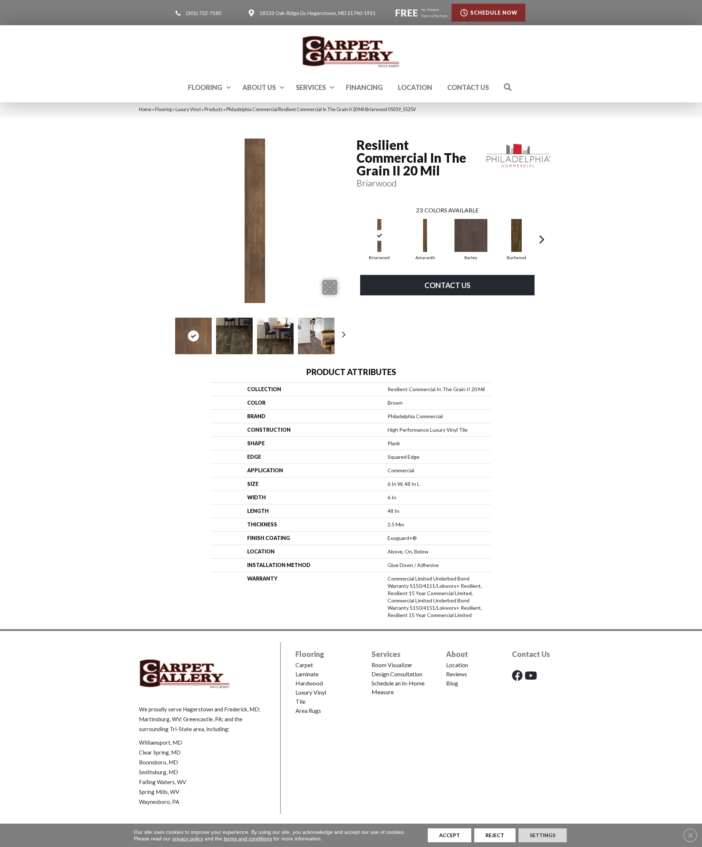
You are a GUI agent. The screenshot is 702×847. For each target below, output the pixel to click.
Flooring (205, 87)
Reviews (456, 673)
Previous (167, 332)
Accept (449, 835)
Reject (495, 835)
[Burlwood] (516, 235)
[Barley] (471, 235)
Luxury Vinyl (188, 109)
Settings (542, 835)
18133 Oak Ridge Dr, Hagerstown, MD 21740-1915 (317, 13)
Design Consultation (396, 673)
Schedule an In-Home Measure (397, 687)
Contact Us (468, 87)
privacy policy (187, 839)
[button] (228, 87)
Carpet (304, 664)
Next (342, 332)
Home (145, 109)
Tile (300, 701)
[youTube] (531, 675)
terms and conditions (248, 839)
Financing (364, 87)
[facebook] (517, 675)
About (457, 654)
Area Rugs (308, 710)
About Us (259, 87)
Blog (452, 683)
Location (415, 87)
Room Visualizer (391, 664)
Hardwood (309, 683)
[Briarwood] (379, 235)
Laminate (306, 673)
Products (213, 109)
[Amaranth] (425, 235)
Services (311, 87)
